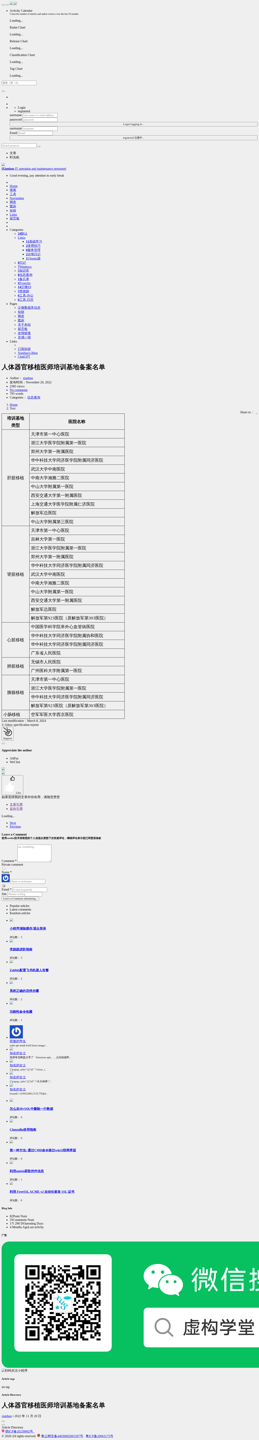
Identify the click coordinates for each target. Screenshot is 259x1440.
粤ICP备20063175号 (99, 1436)
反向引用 (16, 808)
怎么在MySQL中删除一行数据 (31, 1108)
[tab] (133, 906)
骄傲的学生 (18, 1041)
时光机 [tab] (14, 157)
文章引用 (16, 804)
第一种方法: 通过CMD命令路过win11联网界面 (43, 1150)
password (16, 119)
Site (4, 894)
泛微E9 (24, 287)
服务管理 (33, 250)
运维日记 (33, 254)
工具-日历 (25, 299)
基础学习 (34, 241)
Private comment (12, 864)
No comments (19, 390)
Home (14, 404)
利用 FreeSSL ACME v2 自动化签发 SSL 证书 (42, 1191)
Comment (9, 861)
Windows (25, 266)
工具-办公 (25, 295)
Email (13, 133)
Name (7, 872)
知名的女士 (18, 1053)
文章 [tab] (13, 153)
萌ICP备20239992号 (20, 1431)
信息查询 (25, 275)
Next (13, 823)
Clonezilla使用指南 (23, 1129)
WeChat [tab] (15, 762)
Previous (15, 826)
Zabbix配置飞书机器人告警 (29, 970)
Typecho (24, 283)
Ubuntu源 (33, 258)
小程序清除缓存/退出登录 (28, 928)
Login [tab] (21, 107)
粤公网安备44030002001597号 (62, 1436)
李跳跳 (23, 291)
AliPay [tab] (14, 758)
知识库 (23, 270)
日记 (22, 262)
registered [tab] (24, 111)
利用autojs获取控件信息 (27, 1171)
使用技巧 (33, 245)
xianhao (28, 378)
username (16, 115)
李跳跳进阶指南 (21, 949)
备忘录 (23, 279)
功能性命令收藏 (21, 1011)
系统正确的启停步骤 (24, 991)
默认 (23, 233)
